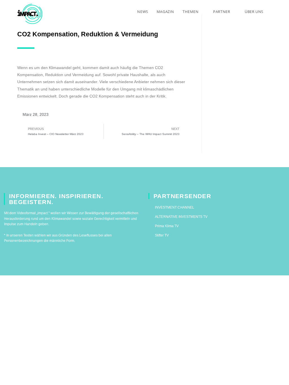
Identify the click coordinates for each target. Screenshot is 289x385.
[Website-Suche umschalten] (273, 11)
